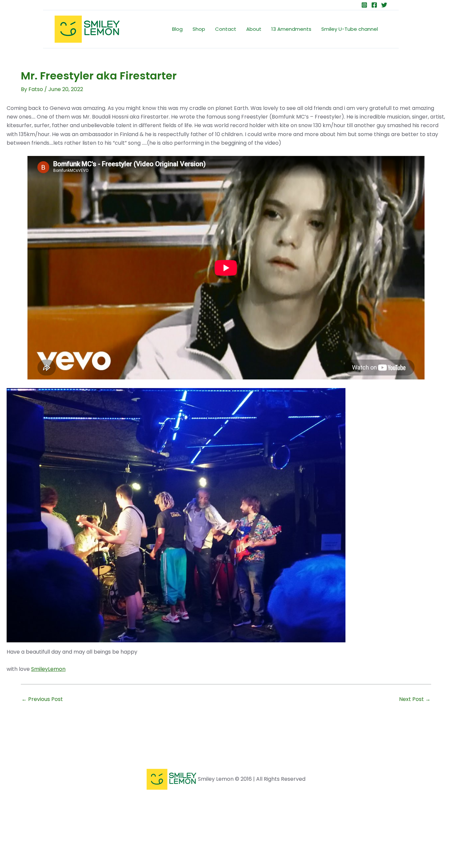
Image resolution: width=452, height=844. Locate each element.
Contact (225, 28)
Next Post (414, 699)
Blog (177, 28)
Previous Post (42, 699)
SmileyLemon (48, 669)
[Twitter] (384, 5)
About (253, 28)
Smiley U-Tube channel (349, 28)
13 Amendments (291, 28)
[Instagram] (364, 5)
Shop (199, 28)
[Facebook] (374, 5)
